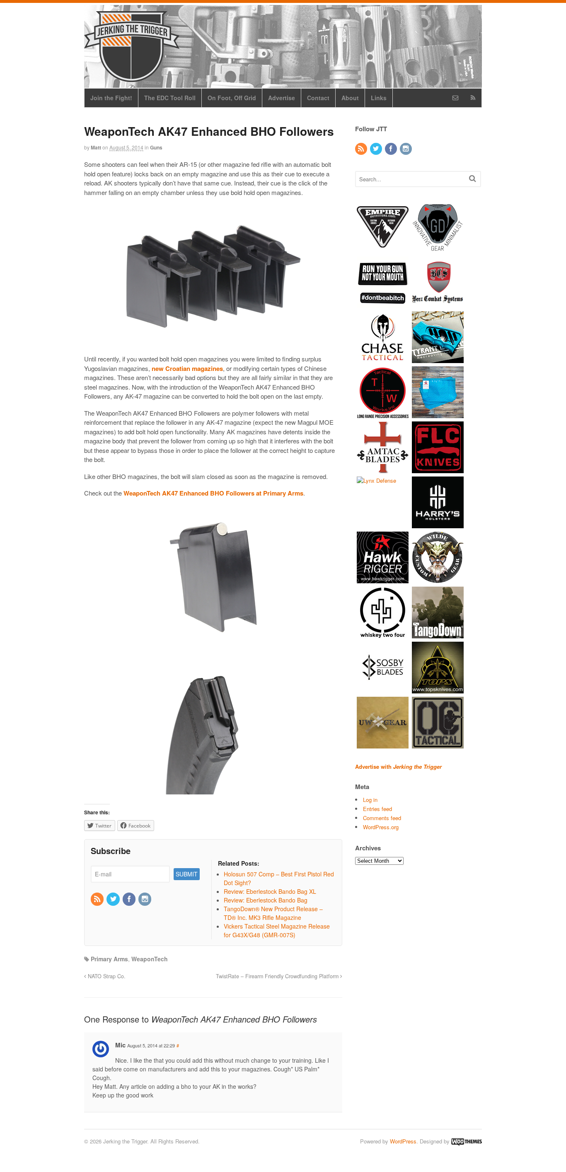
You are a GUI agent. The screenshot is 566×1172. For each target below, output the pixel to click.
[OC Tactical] (438, 744)
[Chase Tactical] (383, 359)
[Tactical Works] (383, 414)
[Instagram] (145, 899)
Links (379, 98)
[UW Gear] (383, 744)
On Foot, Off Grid (232, 98)
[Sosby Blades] (383, 689)
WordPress (403, 1141)
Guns (156, 147)
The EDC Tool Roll (170, 98)
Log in (370, 800)
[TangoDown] (438, 634)
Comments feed (382, 818)
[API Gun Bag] (438, 414)
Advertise (281, 98)
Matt (96, 147)
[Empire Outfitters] (383, 249)
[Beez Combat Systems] (438, 304)
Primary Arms (109, 959)
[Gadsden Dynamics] (438, 249)
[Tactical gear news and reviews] (131, 77)
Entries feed (377, 809)
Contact (318, 98)
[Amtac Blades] (383, 469)
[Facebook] (130, 899)
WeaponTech (149, 959)
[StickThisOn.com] (383, 304)
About (350, 98)
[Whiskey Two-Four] (383, 634)
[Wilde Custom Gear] (438, 579)
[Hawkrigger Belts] (383, 579)
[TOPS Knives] (438, 689)
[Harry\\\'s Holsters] (438, 524)
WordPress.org (381, 827)
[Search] (472, 178)
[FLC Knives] (438, 469)
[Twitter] (113, 899)
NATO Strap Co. (106, 976)
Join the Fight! (111, 98)
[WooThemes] (466, 1141)
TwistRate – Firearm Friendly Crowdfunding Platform (278, 976)
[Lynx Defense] (376, 480)
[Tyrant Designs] (438, 359)
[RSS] (98, 899)
